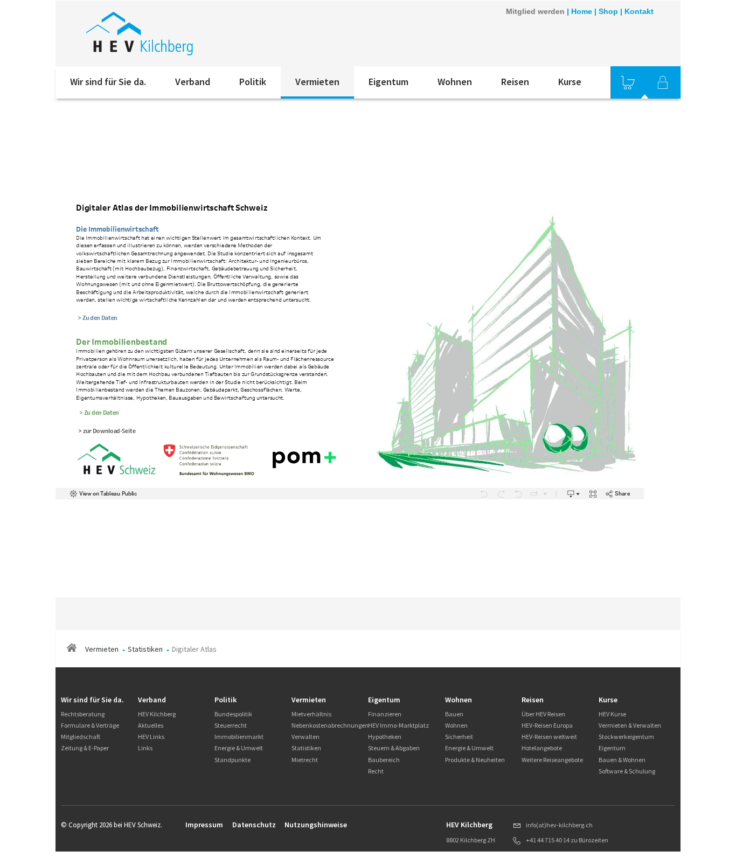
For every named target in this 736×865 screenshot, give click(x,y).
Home (581, 11)
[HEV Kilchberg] (200, 33)
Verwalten (305, 737)
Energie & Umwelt (238, 748)
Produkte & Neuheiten (475, 760)
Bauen (454, 714)
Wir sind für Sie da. (108, 81)
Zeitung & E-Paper (85, 748)
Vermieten (317, 81)
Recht (376, 771)
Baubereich (384, 760)
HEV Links (151, 737)
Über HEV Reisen (543, 714)
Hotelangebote (542, 748)
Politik (252, 81)
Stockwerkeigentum (626, 737)
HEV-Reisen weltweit (549, 737)
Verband (192, 81)
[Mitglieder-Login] (663, 82)
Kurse (569, 81)
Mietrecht (304, 760)
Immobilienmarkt (238, 737)
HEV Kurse (612, 714)
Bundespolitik (233, 714)
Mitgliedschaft (80, 737)
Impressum (204, 824)
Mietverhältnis (311, 714)
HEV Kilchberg (157, 714)
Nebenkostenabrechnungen (330, 725)
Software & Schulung (627, 771)
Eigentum (388, 81)
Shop (608, 11)
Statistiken (145, 649)
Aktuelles (150, 725)
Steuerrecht (230, 725)
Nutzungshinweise (315, 824)
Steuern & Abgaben (394, 748)
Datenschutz (254, 824)
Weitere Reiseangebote (552, 760)
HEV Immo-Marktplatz (398, 725)
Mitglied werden (535, 11)
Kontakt (639, 11)
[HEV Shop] (627, 82)
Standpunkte (232, 760)
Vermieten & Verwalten (630, 725)
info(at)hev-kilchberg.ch (559, 825)
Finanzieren (384, 714)
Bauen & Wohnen (622, 760)
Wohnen (455, 81)
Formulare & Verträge (90, 725)
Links (145, 748)
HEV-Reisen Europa (547, 725)
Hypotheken (384, 737)
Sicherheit (459, 737)
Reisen (515, 81)
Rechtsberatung (83, 714)
